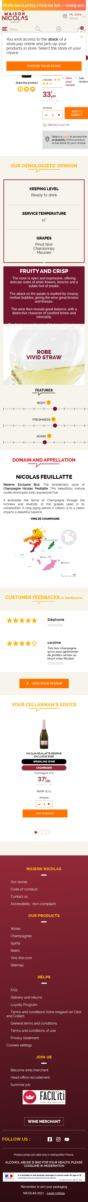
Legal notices (56, 1193)
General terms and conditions (34, 1023)
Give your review (70, 81)
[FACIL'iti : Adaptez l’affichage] (44, 1097)
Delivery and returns (26, 997)
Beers (15, 951)
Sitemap (17, 965)
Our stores (19, 882)
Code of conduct (24, 889)
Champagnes (21, 936)
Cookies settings (19, 1045)
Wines (16, 929)
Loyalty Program (24, 1005)
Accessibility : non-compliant (33, 904)
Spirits (15, 943)
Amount (47, 107)
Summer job (20, 1085)
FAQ (14, 990)
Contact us (19, 896)
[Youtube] (67, 1139)
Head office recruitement (30, 1077)
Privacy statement (25, 1038)
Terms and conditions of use (33, 1031)
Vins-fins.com (21, 958)
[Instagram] (58, 1139)
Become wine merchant (29, 1070)
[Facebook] (49, 1139)
